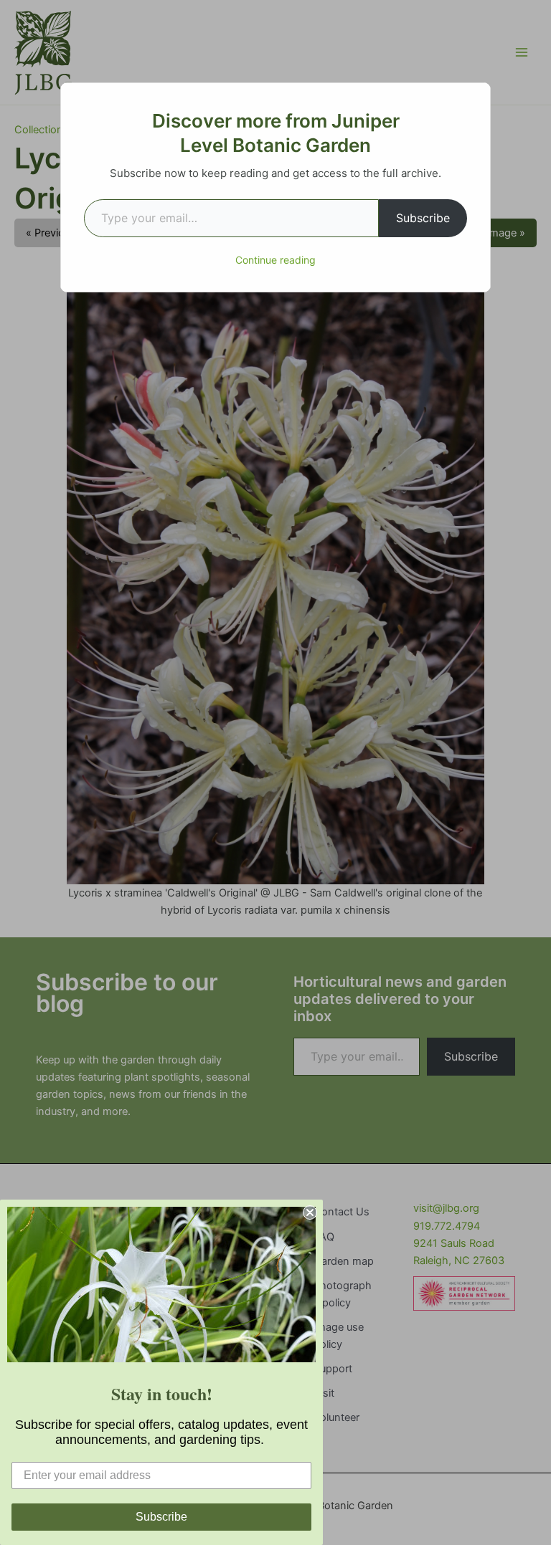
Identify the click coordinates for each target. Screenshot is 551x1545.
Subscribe (423, 218)
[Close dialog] (310, 1212)
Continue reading (275, 260)
